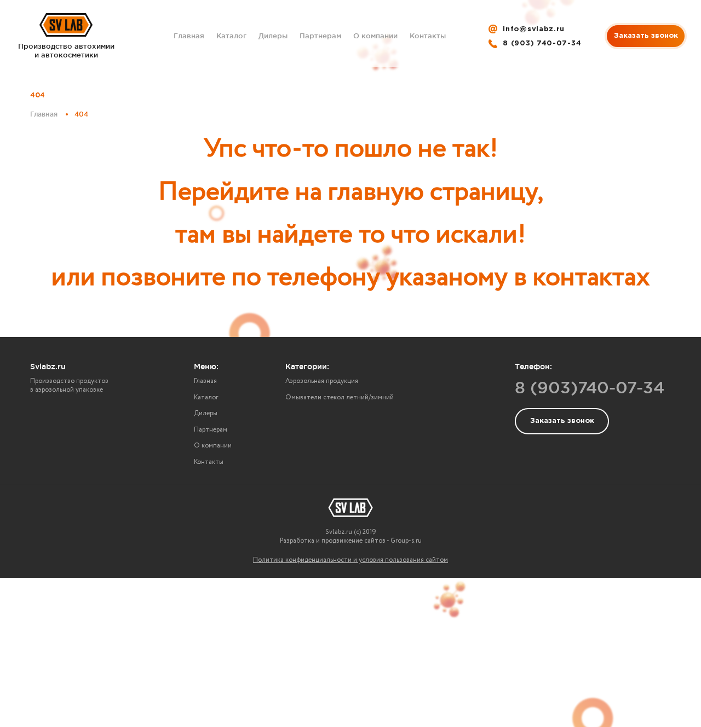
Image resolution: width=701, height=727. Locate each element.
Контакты (428, 35)
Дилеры (273, 35)
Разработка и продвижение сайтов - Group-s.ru (351, 540)
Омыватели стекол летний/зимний (339, 397)
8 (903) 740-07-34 (542, 43)
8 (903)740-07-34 (589, 387)
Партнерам (320, 35)
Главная (189, 35)
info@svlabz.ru (534, 29)
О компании (375, 35)
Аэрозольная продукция (321, 381)
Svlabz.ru (48, 366)
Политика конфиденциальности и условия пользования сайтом (350, 560)
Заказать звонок (646, 36)
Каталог (231, 35)
